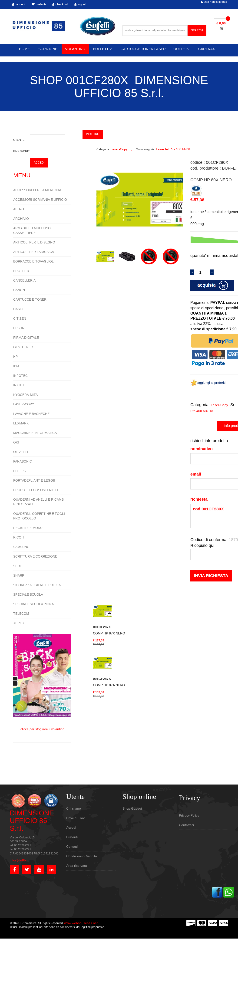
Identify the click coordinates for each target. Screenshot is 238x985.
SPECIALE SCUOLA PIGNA (33, 604)
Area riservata (76, 865)
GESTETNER (23, 347)
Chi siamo (73, 808)
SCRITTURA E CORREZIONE (35, 556)
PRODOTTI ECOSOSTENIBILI (35, 490)
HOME (24, 49)
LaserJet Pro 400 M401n (174, 149)
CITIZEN (19, 318)
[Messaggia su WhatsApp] (229, 892)
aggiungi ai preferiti (211, 382)
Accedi (71, 827)
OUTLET (180, 49)
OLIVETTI (20, 452)
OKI (16, 442)
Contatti (72, 846)
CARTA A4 (206, 49)
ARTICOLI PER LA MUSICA (33, 252)
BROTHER (21, 271)
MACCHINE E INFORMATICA (35, 433)
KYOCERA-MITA (25, 395)
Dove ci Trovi (75, 818)
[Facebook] (217, 892)
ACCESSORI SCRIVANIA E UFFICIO (40, 199)
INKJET (18, 385)
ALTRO (18, 209)
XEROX (18, 623)
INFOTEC (20, 376)
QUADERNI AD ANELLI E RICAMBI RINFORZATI (39, 502)
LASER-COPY (23, 404)
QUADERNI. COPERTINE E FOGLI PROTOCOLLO (39, 516)
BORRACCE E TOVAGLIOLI (34, 261)
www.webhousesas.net (81, 923)
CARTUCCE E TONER (29, 299)
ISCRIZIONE (47, 49)
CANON (19, 290)
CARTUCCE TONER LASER (143, 49)
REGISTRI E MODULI (29, 528)
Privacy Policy (189, 815)
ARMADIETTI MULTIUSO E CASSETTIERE (33, 230)
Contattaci (186, 825)
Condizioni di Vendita (81, 856)
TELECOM (21, 613)
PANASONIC (22, 461)
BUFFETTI (101, 49)
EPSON (18, 328)
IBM (16, 366)
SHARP (18, 575)
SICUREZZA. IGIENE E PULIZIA (37, 585)
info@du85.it (19, 860)
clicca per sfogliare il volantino (42, 729)
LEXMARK (21, 423)
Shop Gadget (132, 808)
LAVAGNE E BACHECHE (31, 414)
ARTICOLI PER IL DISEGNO (34, 242)
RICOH (18, 537)
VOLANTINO (75, 49)
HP (15, 356)
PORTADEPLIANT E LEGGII (34, 480)
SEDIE (18, 566)
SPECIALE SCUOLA (28, 594)
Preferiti (72, 837)
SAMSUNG (21, 547)
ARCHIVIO (21, 218)
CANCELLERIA (24, 280)
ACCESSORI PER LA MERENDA (37, 190)
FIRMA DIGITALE (26, 337)
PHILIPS (19, 471)
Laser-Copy (119, 149)
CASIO (18, 309)
